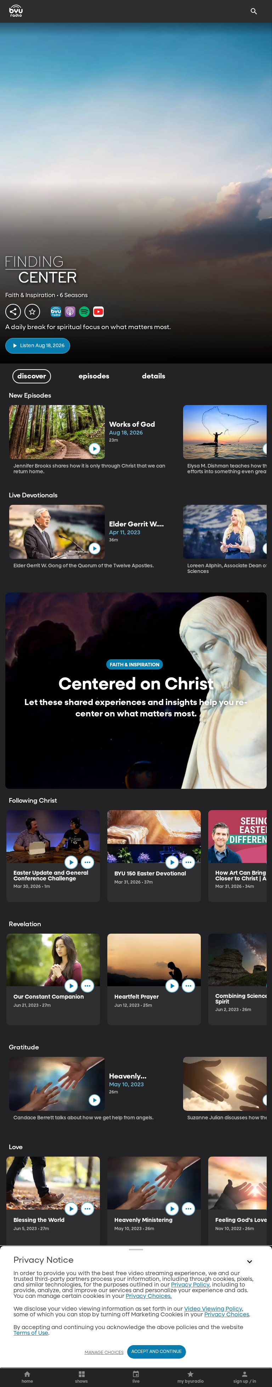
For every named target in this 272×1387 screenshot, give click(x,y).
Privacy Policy (190, 1285)
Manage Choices (104, 1353)
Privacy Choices (226, 1315)
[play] (94, 448)
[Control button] (250, 1262)
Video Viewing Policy (213, 1309)
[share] (13, 312)
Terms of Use (30, 1333)
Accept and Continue (156, 1352)
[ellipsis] (87, 862)
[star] (32, 312)
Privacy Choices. (149, 1296)
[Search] (253, 11)
